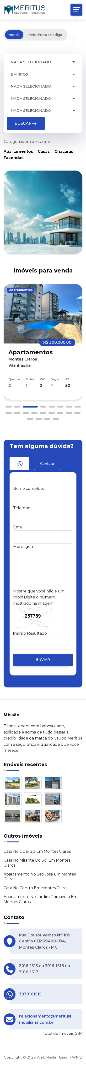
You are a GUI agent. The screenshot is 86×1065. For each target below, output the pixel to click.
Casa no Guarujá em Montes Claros (37, 851)
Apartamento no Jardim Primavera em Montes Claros (40, 899)
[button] (8, 407)
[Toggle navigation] (76, 10)
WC (42, 379)
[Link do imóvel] (14, 783)
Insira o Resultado (30, 633)
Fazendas (13, 157)
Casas (44, 151)
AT (67, 379)
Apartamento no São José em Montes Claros (40, 877)
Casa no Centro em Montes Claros (36, 888)
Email (18, 527)
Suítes (30, 379)
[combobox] (43, 62)
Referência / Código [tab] (45, 35)
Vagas (55, 379)
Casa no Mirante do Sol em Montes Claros (37, 863)
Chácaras (63, 151)
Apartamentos (18, 151)
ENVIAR (43, 659)
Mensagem (23, 546)
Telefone (21, 508)
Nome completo (28, 488)
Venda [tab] (14, 35)
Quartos (14, 379)
